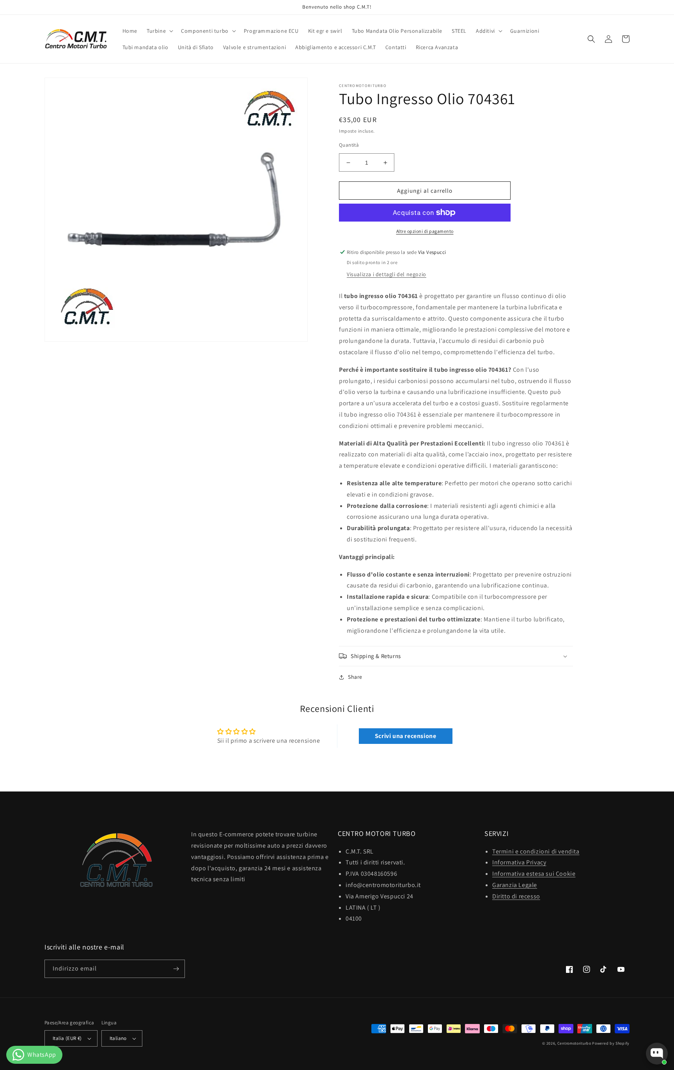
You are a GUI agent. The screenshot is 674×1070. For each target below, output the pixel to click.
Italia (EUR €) (67, 1038)
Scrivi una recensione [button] (405, 736)
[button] (159, 31)
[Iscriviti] (175, 969)
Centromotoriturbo (574, 1043)
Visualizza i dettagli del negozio (386, 274)
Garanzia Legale (514, 885)
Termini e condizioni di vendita (536, 851)
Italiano (118, 1038)
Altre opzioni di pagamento (425, 231)
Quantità (349, 145)
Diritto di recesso (516, 896)
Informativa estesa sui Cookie (533, 873)
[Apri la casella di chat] (657, 1054)
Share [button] (355, 676)
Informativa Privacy (519, 862)
